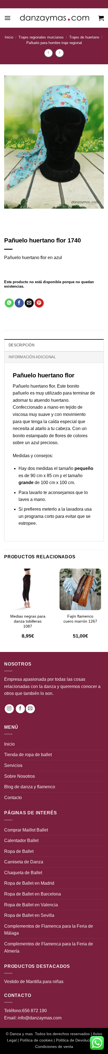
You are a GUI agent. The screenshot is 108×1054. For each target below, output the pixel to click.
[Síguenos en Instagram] (9, 708)
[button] (7, 18)
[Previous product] (59, 53)
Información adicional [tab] (32, 357)
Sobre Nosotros (19, 776)
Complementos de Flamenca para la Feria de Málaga (48, 930)
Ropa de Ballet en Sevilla (29, 915)
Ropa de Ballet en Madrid (29, 883)
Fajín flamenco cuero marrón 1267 (80, 618)
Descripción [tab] (21, 345)
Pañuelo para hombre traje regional (54, 43)
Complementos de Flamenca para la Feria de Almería (48, 947)
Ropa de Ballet (19, 851)
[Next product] (48, 53)
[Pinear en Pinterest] (39, 303)
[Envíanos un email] (30, 708)
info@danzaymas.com (39, 1017)
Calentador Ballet (21, 840)
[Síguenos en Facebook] (20, 708)
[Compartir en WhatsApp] (9, 303)
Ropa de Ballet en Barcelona (32, 894)
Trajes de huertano (84, 37)
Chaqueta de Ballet (23, 872)
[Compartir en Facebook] (19, 303)
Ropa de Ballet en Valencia (31, 904)
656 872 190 (34, 1010)
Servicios (13, 765)
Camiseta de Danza (23, 861)
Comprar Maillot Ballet (26, 830)
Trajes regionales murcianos (41, 37)
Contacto (13, 797)
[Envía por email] (29, 303)
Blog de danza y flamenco (29, 786)
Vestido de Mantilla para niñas (33, 981)
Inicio (9, 37)
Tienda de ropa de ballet (28, 754)
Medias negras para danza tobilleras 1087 (27, 621)
